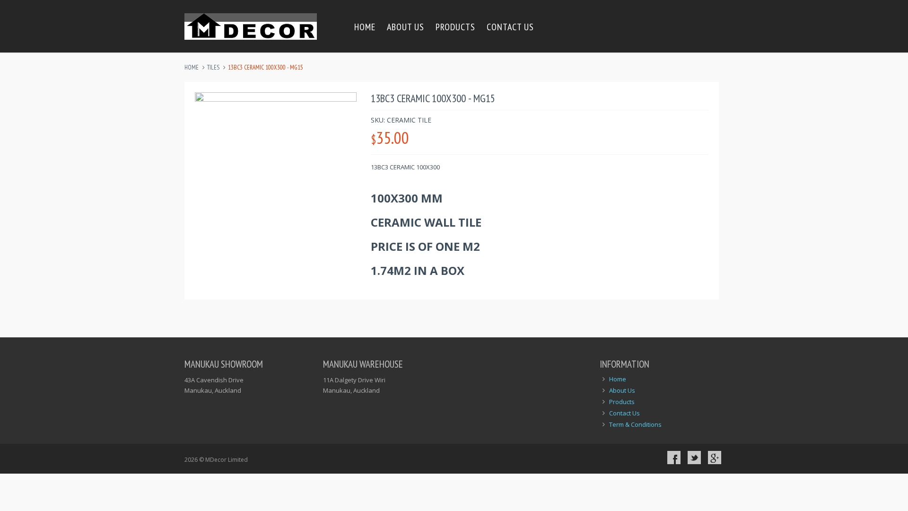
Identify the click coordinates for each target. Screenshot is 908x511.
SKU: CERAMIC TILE (401, 119)
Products (455, 27)
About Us (405, 27)
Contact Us (510, 27)
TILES (213, 67)
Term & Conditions (635, 424)
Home (364, 27)
